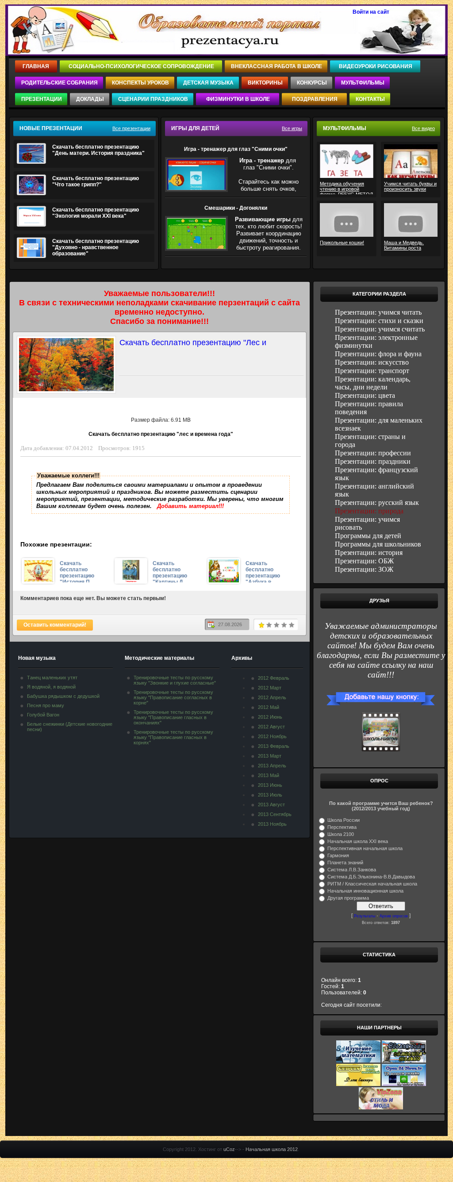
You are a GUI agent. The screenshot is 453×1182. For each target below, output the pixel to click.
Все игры (292, 128)
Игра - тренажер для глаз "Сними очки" (236, 149)
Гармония (338, 855)
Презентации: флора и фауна (378, 354)
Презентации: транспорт (372, 370)
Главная (36, 66)
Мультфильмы (362, 83)
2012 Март (269, 687)
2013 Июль (270, 794)
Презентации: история (369, 552)
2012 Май (268, 707)
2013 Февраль (273, 746)
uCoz (229, 1149)
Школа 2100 (340, 834)
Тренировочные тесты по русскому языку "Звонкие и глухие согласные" (175, 680)
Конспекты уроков (140, 83)
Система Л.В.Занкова (351, 869)
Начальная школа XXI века (357, 841)
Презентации (41, 99)
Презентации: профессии (373, 453)
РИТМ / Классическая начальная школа (372, 883)
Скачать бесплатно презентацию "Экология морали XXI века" (95, 213)
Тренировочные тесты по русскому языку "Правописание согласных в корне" (173, 697)
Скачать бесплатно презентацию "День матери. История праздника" (98, 150)
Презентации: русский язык (377, 502)
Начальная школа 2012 (272, 1149)
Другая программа (348, 898)
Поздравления (315, 99)
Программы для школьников (378, 544)
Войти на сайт (371, 12)
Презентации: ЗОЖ (364, 569)
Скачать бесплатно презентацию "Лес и (192, 342)
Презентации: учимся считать (380, 329)
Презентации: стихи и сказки (379, 320)
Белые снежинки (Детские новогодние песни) (69, 726)
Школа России (343, 820)
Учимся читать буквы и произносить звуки (410, 186)
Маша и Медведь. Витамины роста (404, 245)
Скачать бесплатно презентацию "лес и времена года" (160, 434)
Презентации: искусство (372, 362)
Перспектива (342, 827)
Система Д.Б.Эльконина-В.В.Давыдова (371, 876)
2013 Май (268, 775)
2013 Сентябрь (275, 814)
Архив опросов (394, 916)
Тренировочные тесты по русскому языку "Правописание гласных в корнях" (173, 737)
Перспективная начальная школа (365, 848)
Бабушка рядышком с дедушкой (63, 696)
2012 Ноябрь (272, 736)
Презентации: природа (369, 511)
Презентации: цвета (365, 395)
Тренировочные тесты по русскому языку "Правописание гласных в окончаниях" (173, 717)
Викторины (265, 83)
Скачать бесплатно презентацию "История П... (77, 571)
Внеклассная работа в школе (276, 66)
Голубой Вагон (43, 714)
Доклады (90, 99)
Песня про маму (45, 705)
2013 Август (271, 804)
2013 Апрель (272, 765)
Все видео (423, 128)
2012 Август (271, 726)
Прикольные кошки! (342, 242)
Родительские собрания (59, 83)
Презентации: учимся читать (378, 312)
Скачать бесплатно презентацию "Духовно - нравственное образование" (95, 247)
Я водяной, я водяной (51, 686)
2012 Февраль (273, 678)
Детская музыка (208, 83)
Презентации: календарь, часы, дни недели (373, 383)
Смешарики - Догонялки (235, 208)
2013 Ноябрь (272, 824)
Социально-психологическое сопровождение (141, 66)
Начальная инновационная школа (365, 890)
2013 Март (269, 755)
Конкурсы (312, 83)
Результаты (364, 916)
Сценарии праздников (153, 99)
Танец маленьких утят (52, 677)
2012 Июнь (270, 717)
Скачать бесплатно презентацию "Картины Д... (170, 571)
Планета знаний (345, 862)
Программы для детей (368, 535)
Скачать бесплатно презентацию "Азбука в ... (263, 571)
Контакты (370, 99)
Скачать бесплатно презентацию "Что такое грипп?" (95, 181)
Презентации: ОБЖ (364, 561)
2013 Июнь (270, 785)
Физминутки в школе (238, 99)
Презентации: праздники (373, 461)
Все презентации (131, 128)
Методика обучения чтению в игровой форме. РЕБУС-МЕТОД (346, 187)
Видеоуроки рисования (375, 66)
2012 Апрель (272, 697)
